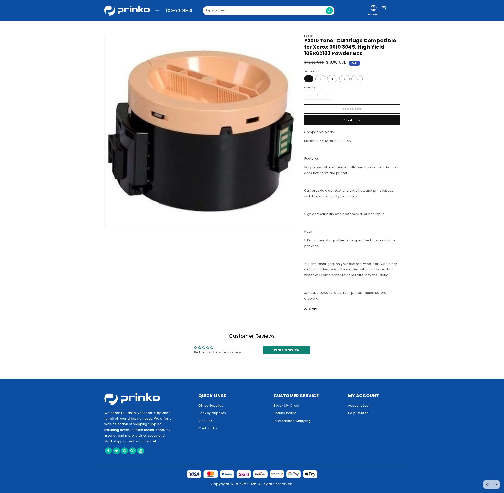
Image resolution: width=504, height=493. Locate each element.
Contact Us (207, 428)
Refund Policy (285, 413)
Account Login (360, 405)
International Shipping (292, 421)
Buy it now (352, 120)
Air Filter (205, 421)
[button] (157, 10)
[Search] (329, 10)
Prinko (240, 483)
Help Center (358, 413)
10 (357, 79)
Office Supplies (210, 405)
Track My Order (287, 405)
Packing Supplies (212, 413)
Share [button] (313, 309)
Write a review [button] (286, 350)
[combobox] (268, 10)
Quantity (309, 87)
